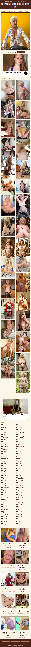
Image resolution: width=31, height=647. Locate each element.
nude (19, 454)
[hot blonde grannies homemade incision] (15, 31)
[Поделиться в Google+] (10, 4)
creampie (6, 487)
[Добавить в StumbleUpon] (23, 4)
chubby (5, 475)
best (4, 444)
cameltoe (6, 473)
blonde (5, 456)
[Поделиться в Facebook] (5, 4)
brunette (5, 466)
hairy (4, 524)
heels (19, 430)
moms (20, 451)
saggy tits (21, 487)
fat (4, 502)
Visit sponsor (20, 52)
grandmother (7, 519)
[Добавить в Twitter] (28, 4)
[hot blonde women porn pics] (23, 342)
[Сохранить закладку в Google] (7, 4)
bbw (4, 434)
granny (5, 521)
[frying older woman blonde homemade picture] (23, 129)
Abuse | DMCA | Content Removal (11, 641)
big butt (5, 471)
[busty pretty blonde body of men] (23, 282)
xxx (19, 524)
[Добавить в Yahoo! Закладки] (15, 7)
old (19, 456)
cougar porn (6, 483)
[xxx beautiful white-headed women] (23, 264)
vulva (19, 519)
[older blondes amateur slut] (23, 205)
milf (19, 449)
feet (4, 504)
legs (19, 442)
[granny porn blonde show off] (8, 108)
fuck (4, 507)
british (5, 463)
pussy (20, 483)
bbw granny (6, 437)
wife (19, 521)
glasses (5, 516)
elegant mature (7, 497)
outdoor (20, 463)
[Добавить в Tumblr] (26, 4)
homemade (21, 432)
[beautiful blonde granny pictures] (8, 147)
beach (5, 439)
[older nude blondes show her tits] (8, 226)
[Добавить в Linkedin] (13, 4)
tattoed (20, 504)
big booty (6, 446)
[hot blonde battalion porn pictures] (8, 289)
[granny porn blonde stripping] (8, 205)
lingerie (20, 444)
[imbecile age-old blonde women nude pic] (8, 309)
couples (5, 485)
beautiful (5, 442)
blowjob (5, 458)
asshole (5, 432)
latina (19, 439)
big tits (5, 449)
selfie (19, 490)
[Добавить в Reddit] (20, 4)
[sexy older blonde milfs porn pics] (8, 368)
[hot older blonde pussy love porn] (8, 185)
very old (20, 516)
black (4, 454)
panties (20, 475)
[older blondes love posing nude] (23, 90)
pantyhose (21, 478)
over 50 (20, 468)
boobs (5, 461)
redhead (20, 485)
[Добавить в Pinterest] (18, 4)
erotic (4, 499)
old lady (20, 458)
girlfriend (5, 514)
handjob (20, 427)
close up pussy (7, 480)
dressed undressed (9, 495)
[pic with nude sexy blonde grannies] (23, 362)
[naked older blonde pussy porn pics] (8, 329)
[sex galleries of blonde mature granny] (8, 128)
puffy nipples (22, 480)
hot (19, 434)
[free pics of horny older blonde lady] (23, 247)
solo (19, 499)
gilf (4, 512)
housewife (21, 437)
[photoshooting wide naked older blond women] (23, 321)
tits (19, 507)
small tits (20, 497)
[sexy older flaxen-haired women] (23, 301)
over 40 (20, 466)
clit (4, 478)
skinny (20, 495)
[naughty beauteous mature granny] (23, 149)
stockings (21, 502)
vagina (20, 514)
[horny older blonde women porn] (8, 89)
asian (4, 427)
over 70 (20, 473)
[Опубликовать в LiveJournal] (15, 4)
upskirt (20, 512)
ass (4, 430)
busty (4, 468)
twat (19, 509)
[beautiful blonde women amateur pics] (8, 268)
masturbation (22, 446)
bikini (4, 451)
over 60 (20, 471)
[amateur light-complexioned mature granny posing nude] (23, 169)
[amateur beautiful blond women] (23, 186)
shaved (20, 492)
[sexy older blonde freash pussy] (23, 227)
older (19, 461)
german (5, 509)
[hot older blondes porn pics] (23, 382)
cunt (4, 490)
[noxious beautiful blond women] (8, 348)
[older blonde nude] (8, 247)
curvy (4, 492)
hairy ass (21, 425)
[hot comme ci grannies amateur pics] (8, 165)
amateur (5, 425)
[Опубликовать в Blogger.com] (2, 4)
